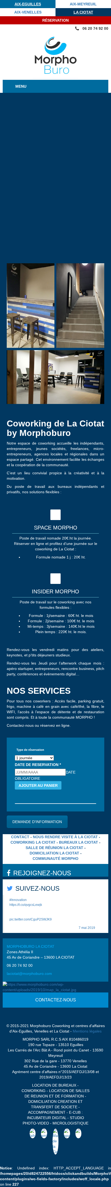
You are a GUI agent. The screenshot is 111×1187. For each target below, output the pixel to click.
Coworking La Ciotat (33, 842)
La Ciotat (83, 12)
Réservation (55, 20)
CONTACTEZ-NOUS (55, 1000)
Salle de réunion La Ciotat (54, 848)
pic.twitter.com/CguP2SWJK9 (30, 919)
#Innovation (18, 900)
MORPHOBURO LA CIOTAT (30, 946)
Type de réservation (30, 749)
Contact (20, 837)
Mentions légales (87, 1031)
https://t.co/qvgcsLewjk (25, 905)
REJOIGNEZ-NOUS (42, 873)
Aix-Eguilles (28, 4)
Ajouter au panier (38, 785)
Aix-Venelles (27, 12)
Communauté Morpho (55, 858)
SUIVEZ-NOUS (37, 888)
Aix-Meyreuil (83, 4)
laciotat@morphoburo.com (29, 973)
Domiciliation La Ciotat (54, 853)
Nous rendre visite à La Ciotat (65, 837)
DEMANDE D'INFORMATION (37, 822)
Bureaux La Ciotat (78, 842)
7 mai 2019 (87, 928)
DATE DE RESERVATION (38, 764)
